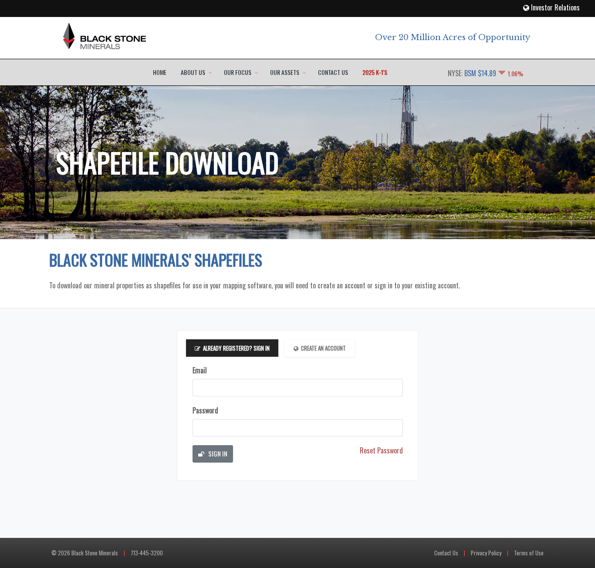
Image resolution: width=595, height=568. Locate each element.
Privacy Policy (486, 552)
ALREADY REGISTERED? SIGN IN (236, 348)
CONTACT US (333, 72)
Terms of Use (529, 552)
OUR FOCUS (237, 72)
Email (200, 370)
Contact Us (446, 552)
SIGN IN (217, 453)
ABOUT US (193, 72)
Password (205, 410)
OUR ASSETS (284, 72)
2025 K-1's (374, 72)
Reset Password (381, 450)
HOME (159, 72)
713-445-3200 (147, 552)
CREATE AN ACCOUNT (323, 348)
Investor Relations (554, 7)
